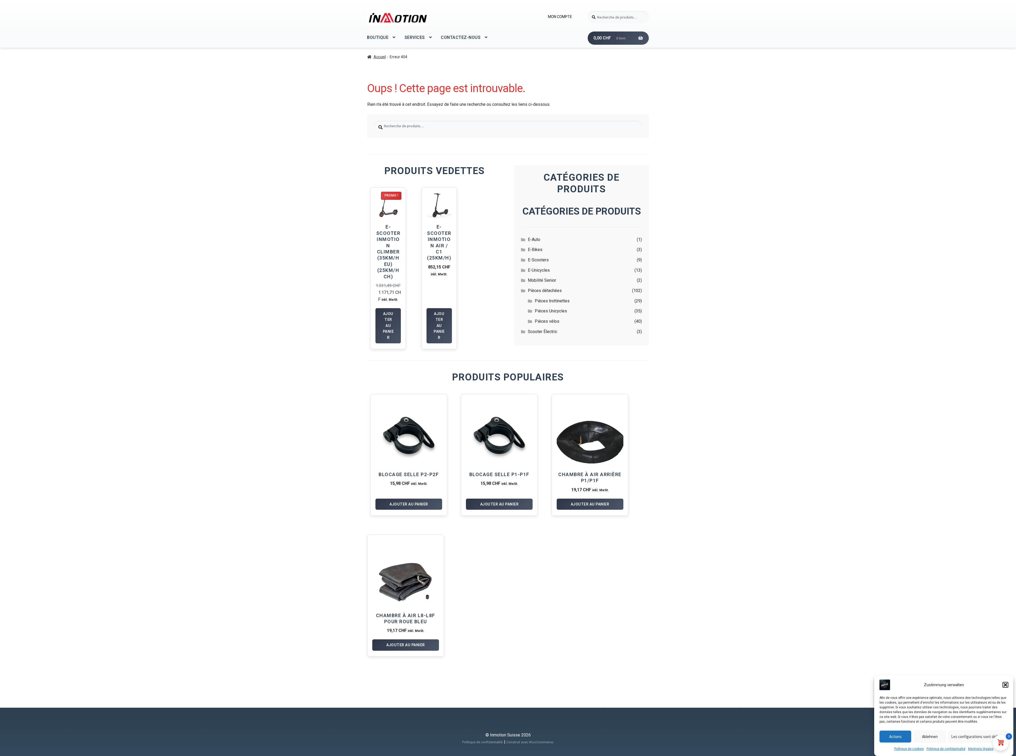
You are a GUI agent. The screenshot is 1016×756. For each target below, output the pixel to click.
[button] (1005, 684)
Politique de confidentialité (946, 749)
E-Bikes (535, 249)
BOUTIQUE (377, 37)
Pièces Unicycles (551, 310)
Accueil (380, 57)
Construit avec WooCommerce (529, 742)
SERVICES (415, 37)
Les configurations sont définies (978, 736)
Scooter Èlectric (542, 331)
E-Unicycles (539, 270)
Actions (895, 736)
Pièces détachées (545, 290)
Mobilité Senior (542, 280)
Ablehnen (930, 736)
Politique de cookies (909, 749)
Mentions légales (981, 749)
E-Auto (534, 239)
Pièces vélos (547, 321)
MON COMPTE (560, 17)
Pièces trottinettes (552, 300)
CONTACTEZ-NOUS (460, 37)
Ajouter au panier (388, 326)
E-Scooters (538, 259)
